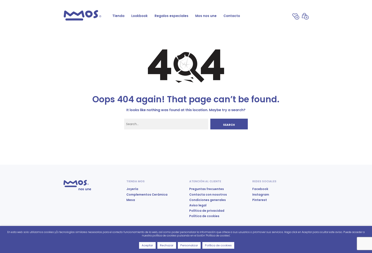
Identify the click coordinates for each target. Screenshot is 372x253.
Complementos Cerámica (146, 194)
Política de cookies (204, 216)
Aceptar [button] (147, 245)
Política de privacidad (206, 211)
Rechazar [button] (167, 245)
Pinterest (259, 200)
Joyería (132, 189)
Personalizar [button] (189, 245)
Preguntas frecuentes (206, 189)
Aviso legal (197, 205)
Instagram (260, 194)
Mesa (130, 200)
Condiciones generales (207, 200)
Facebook (260, 189)
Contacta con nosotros (208, 194)
